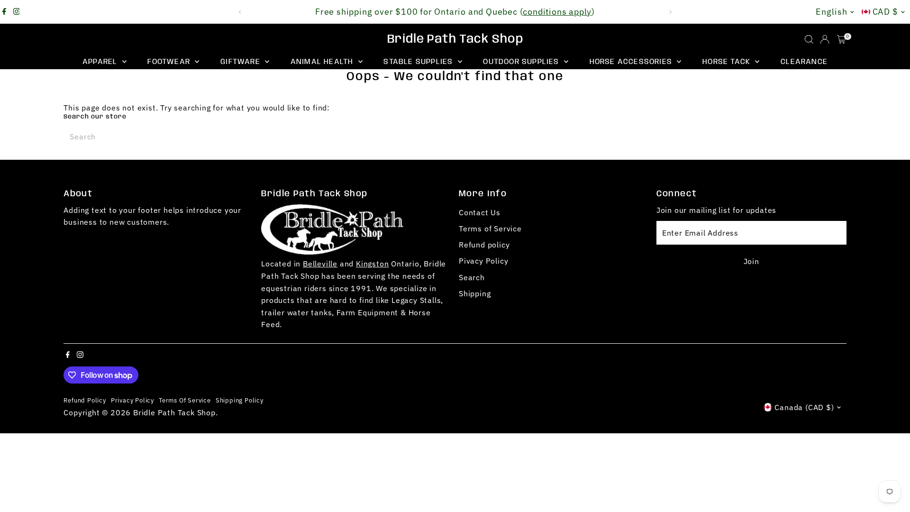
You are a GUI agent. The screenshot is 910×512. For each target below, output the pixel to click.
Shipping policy (240, 400)
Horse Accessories (632, 62)
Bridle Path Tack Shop (455, 39)
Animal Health (323, 62)
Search (472, 277)
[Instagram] (16, 11)
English (831, 11)
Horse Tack (727, 62)
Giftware (241, 62)
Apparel (101, 62)
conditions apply (557, 11)
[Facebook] (4, 11)
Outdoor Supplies (522, 62)
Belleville (320, 263)
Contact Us (479, 212)
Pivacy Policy (483, 260)
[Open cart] (841, 39)
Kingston (372, 263)
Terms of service (185, 400)
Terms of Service (490, 228)
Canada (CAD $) (804, 407)
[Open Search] (809, 39)
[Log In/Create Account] (824, 39)
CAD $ (886, 11)
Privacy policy (132, 400)
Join (751, 261)
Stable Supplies (419, 62)
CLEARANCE (804, 62)
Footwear (169, 62)
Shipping (475, 293)
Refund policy (484, 244)
